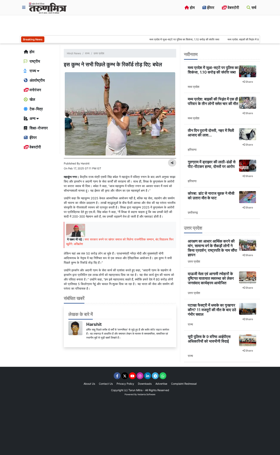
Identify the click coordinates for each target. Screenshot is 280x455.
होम (192, 7)
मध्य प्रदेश (193, 87)
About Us (89, 383)
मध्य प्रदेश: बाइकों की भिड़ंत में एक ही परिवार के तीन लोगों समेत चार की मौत (213, 101)
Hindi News (74, 53)
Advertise (161, 383)
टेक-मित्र (36, 109)
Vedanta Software (146, 394)
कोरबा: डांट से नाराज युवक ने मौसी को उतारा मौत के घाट (211, 195)
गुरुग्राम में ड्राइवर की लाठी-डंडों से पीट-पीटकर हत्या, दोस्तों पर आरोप (211, 164)
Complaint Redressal (184, 383)
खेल (32, 99)
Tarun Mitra (135, 390)
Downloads (145, 383)
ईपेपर (210, 7)
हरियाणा (192, 149)
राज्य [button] (33, 71)
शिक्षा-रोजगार (38, 128)
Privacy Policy (125, 383)
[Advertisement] (89, 24)
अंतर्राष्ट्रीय (37, 80)
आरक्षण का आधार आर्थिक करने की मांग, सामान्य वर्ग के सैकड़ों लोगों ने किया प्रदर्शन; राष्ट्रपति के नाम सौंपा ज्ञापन (212, 248)
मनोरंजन (35, 90)
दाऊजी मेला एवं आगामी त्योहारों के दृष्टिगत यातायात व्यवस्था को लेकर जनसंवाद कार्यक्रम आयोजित (211, 278)
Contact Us (106, 383)
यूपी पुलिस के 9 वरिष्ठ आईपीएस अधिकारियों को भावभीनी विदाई (209, 339)
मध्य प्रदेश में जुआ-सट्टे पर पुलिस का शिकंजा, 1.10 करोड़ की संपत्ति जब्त (174, 39)
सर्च (253, 7)
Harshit (94, 324)
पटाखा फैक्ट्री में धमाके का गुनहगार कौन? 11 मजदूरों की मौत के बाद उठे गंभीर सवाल (212, 310)
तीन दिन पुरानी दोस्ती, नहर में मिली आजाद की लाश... (211, 132)
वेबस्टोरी (233, 7)
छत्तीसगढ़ (193, 212)
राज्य (87, 53)
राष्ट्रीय (34, 61)
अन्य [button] (32, 118)
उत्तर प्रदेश (99, 53)
